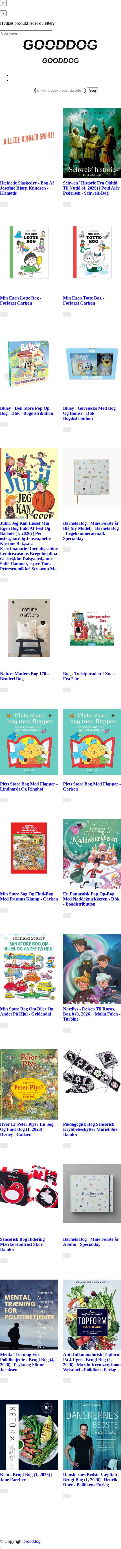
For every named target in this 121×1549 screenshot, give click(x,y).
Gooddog (32, 1541)
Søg (92, 90)
